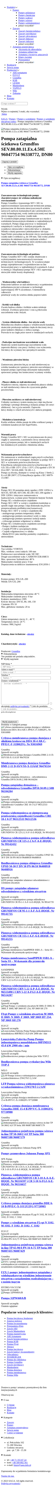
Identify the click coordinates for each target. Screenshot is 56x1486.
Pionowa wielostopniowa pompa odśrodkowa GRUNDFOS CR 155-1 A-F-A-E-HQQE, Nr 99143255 (28, 936)
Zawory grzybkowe (27, 33)
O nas (6, 1400)
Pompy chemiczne (26, 15)
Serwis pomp (13, 67)
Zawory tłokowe (25, 39)
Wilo (15, 90)
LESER (16, 83)
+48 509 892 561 (20, 1462)
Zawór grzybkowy (15, 1365)
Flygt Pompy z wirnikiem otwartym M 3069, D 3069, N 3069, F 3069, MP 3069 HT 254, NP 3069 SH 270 (27, 1017)
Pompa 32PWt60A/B (13, 1298)
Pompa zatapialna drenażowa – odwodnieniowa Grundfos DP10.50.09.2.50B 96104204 (27, 788)
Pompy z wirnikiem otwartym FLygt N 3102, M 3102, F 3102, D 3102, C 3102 (27, 1224)
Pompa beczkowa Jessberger (20, 1318)
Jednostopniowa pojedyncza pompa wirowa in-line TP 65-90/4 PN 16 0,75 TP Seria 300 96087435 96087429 (27, 1247)
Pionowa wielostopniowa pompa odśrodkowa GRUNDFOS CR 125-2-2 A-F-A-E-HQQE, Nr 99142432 (28, 841)
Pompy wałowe (25, 18)
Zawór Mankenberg (16, 1331)
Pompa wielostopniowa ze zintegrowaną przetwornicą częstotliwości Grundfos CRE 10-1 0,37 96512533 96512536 (26, 816)
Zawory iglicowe (26, 41)
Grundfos (17, 78)
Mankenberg (18, 85)
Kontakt (10, 98)
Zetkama (17, 93)
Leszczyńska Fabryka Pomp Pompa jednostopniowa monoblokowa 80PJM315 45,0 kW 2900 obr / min (26, 1042)
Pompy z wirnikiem (26, 119)
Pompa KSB (12, 1341)
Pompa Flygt (13, 1344)
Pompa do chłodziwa (16, 1359)
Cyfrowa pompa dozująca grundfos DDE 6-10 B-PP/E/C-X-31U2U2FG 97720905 (27, 1205)
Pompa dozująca (14, 1370)
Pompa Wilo (12, 1375)
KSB (15, 80)
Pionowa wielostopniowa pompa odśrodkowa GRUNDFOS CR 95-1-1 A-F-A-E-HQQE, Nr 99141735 (28, 910)
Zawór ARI (12, 1328)
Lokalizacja (9, 1437)
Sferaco (10, 1346)
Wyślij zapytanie (15, 173)
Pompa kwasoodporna (17, 1323)
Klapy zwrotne (25, 57)
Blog (9, 96)
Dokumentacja (14, 170)
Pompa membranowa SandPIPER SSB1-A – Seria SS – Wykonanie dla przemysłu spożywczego (27, 961)
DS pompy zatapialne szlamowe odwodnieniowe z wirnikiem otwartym (23, 890)
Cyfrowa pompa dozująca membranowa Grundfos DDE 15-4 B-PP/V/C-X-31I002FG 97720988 (27, 1108)
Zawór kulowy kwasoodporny (20, 1352)
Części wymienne (15, 1433)
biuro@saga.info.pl (22, 1465)
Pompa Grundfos (14, 1362)
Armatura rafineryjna (27, 52)
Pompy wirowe (25, 20)
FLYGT (16, 75)
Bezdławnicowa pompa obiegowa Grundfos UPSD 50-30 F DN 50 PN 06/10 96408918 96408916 (26, 866)
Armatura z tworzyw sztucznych (33, 54)
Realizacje (11, 65)
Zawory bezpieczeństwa (29, 31)
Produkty (11, 7)
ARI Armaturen (20, 72)
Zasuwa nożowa (14, 1321)
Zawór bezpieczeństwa (17, 1339)
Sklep (4, 114)
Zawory (16, 28)
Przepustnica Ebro (15, 1326)
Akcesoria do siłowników (30, 49)
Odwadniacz (12, 1354)
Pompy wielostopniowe (29, 23)
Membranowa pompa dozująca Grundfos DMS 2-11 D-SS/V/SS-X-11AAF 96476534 (26, 764)
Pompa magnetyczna (16, 1334)
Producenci (12, 70)
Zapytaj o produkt (9, 162)
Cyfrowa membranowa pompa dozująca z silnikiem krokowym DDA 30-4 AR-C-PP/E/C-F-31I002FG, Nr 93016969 (26, 741)
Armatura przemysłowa (23, 47)
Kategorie (8, 1417)
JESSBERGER (14, 1357)
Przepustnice (24, 59)
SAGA (4, 119)
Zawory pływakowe (27, 36)
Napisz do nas (8, 1476)
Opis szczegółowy (15, 167)
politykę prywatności (19, 706)
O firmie (11, 1405)
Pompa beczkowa (15, 1349)
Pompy (16, 10)
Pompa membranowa (16, 1372)
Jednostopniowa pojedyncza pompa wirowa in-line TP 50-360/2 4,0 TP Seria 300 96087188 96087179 (27, 1134)
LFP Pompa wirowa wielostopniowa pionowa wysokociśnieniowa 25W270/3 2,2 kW (28, 1085)
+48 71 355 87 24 (18, 1460)
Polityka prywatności (10, 1483)
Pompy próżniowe (26, 12)
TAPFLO (17, 88)
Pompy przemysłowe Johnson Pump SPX (25, 1153)
